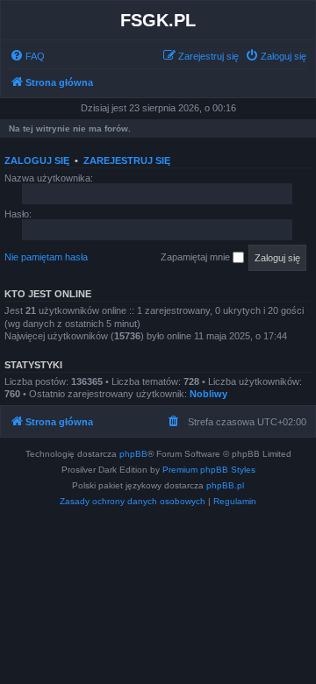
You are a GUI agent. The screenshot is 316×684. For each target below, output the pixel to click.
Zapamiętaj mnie (197, 257)
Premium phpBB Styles (208, 469)
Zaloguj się (36, 160)
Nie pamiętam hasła (46, 257)
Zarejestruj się (126, 160)
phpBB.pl (225, 485)
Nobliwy (208, 393)
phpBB (133, 454)
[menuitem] (27, 56)
